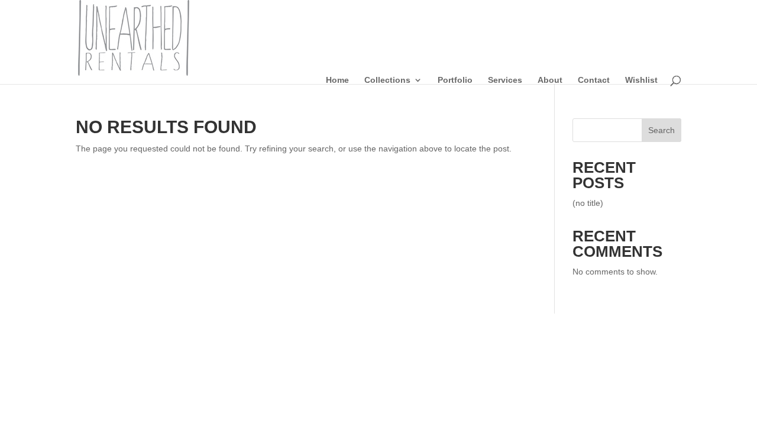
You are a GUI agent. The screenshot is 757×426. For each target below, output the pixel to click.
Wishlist (641, 80)
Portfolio (455, 80)
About (550, 80)
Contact (594, 80)
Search (661, 130)
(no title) (587, 203)
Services (505, 80)
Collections (387, 80)
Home (337, 80)
